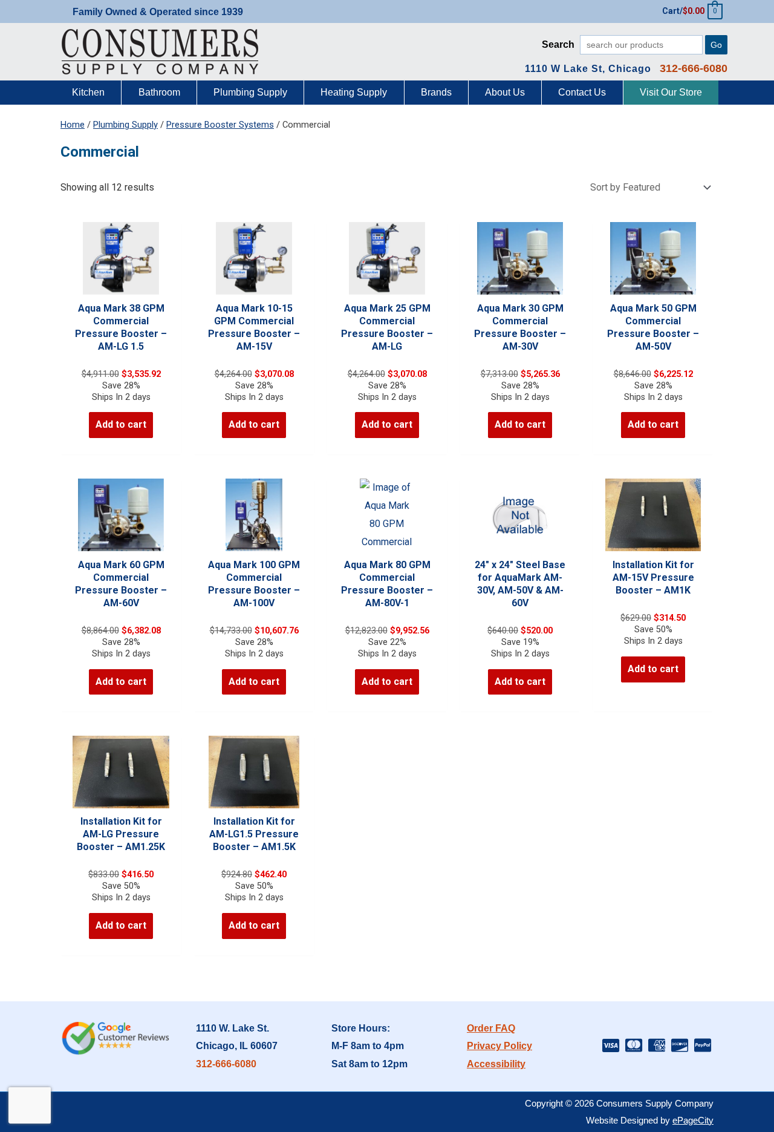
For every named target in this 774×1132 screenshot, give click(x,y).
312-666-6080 (226, 1064)
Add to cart (121, 424)
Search (558, 44)
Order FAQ (491, 1028)
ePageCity (693, 1120)
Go (716, 45)
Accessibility (496, 1064)
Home (72, 124)
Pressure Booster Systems (220, 124)
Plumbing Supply (125, 124)
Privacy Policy (499, 1046)
